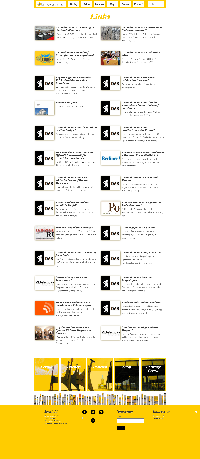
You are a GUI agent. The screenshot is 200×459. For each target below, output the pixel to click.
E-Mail (119, 416)
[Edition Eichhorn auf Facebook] (85, 411)
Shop (112, 4)
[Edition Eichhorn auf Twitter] (93, 411)
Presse (125, 4)
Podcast (99, 4)
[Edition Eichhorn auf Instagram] (101, 411)
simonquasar (190, 411)
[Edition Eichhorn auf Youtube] (85, 419)
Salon (86, 4)
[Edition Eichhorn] (51, 3)
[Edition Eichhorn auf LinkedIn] (93, 419)
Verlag (73, 4)
